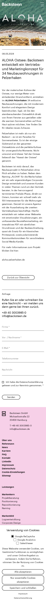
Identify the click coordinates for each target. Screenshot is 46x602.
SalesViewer (26, 543)
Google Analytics (26, 539)
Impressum (23, 594)
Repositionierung (11, 504)
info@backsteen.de (14, 315)
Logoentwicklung (11, 519)
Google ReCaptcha (25, 536)
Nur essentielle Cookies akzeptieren (22, 579)
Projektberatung (10, 498)
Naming (6, 508)
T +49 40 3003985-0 (21, 425)
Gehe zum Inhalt (23, 39)
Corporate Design (11, 522)
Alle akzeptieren (23, 571)
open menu (42, 4)
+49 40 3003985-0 (14, 312)
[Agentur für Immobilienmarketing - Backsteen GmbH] (12, 4)
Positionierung (9, 501)
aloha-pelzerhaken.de (13, 259)
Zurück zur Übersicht (18, 277)
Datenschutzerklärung (31, 382)
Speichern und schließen (23, 587)
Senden (11, 397)
